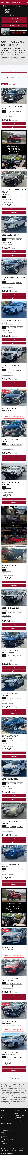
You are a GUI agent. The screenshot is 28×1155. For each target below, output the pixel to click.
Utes (2, 1119)
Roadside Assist (19, 1120)
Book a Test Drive (14, 22)
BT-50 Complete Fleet (6, 1130)
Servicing (17, 1113)
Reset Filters (4, 84)
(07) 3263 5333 (21, 6)
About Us (3, 1127)
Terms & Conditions (6, 1141)
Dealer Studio (10, 1153)
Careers (3, 1134)
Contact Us (4, 1136)
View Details (14, 123)
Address (12, 6)
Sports (2, 1117)
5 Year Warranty (19, 1119)
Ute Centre (4, 1129)
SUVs (2, 1115)
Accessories (18, 1117)
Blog (2, 1138)
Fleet (2, 1132)
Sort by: (12, 77)
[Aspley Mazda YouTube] (6, 6)
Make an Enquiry (14, 25)
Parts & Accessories (20, 1115)
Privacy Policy (4, 1143)
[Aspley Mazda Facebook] (2, 6)
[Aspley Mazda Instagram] (4, 6)
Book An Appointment (7, 1139)
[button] (25, 12)
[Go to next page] (22, 1078)
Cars (2, 1113)
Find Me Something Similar (14, 417)
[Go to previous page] (6, 1078)
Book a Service (14, 18)
